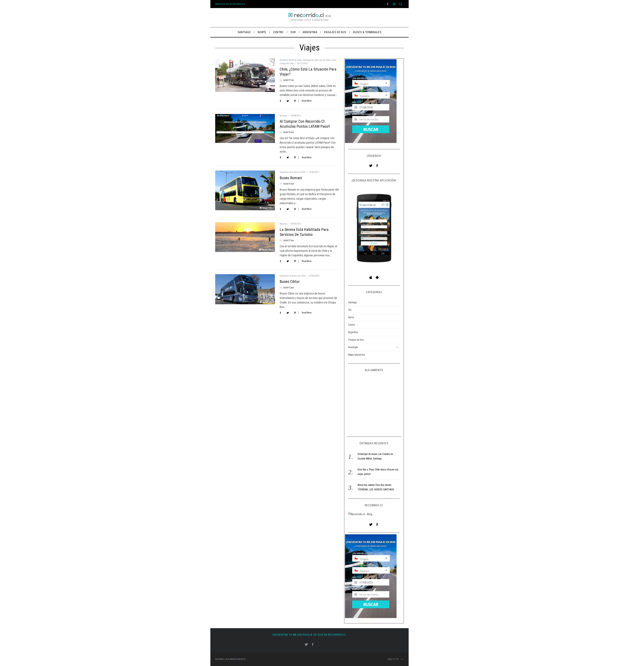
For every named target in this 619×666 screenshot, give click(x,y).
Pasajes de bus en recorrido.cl (230, 4)
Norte (351, 317)
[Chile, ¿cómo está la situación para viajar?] (245, 75)
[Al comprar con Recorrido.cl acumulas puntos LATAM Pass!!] (245, 128)
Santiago (352, 302)
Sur (350, 309)
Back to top (393, 659)
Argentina (353, 332)
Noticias (283, 115)
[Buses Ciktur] (245, 289)
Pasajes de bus (356, 339)
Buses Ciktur (290, 281)
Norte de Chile (295, 60)
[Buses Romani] (245, 190)
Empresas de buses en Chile (292, 172)
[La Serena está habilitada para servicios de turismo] (245, 237)
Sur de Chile (324, 60)
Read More (307, 100)
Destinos (284, 60)
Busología (353, 347)
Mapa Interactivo (356, 354)
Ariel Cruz (288, 79)
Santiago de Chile (311, 60)
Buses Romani (291, 178)
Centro (351, 324)
